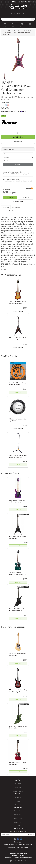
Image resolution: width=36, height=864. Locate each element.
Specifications (16, 207)
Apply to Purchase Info (18, 201)
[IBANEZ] (18, 122)
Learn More (25, 197)
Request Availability (18, 311)
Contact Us (18, 805)
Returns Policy (18, 818)
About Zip (18, 826)
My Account (18, 783)
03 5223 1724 (19, 860)
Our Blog (18, 801)
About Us (18, 797)
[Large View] (4, 76)
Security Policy (18, 822)
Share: (3, 105)
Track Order (18, 787)
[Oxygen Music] (18, 6)
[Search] (33, 19)
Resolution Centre (18, 791)
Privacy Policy (18, 814)
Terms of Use (18, 811)
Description (6, 207)
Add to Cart (19, 137)
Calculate (18, 164)
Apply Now (10, 197)
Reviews (5, 211)
